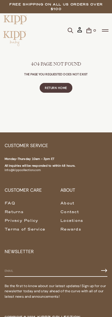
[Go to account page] (79, 32)
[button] (70, 30)
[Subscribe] (104, 270)
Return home (56, 88)
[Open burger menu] (105, 30)
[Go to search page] (70, 30)
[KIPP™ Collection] (15, 19)
